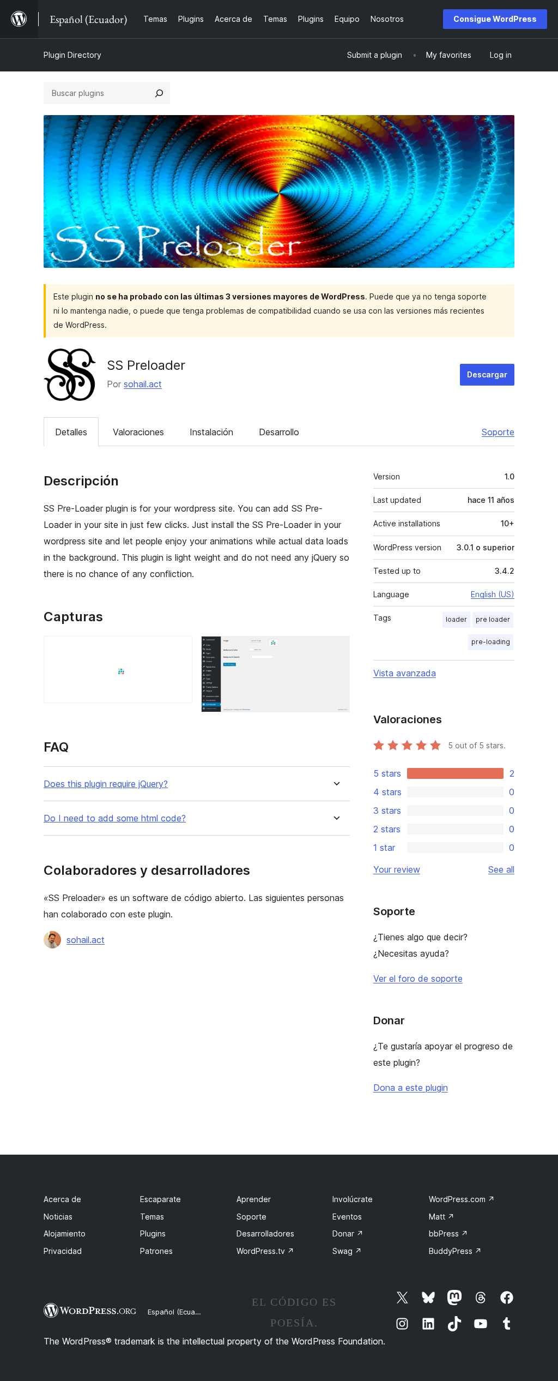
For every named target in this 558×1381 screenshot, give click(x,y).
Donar (347, 1233)
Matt (441, 1216)
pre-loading (490, 642)
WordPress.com (462, 1199)
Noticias (58, 1216)
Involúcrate (352, 1199)
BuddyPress (455, 1251)
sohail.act (143, 384)
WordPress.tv (265, 1251)
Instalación (211, 432)
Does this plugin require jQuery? (106, 784)
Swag (347, 1251)
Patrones (156, 1251)
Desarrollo (279, 432)
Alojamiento (65, 1233)
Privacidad (63, 1251)
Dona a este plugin (410, 1087)
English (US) (492, 594)
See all (501, 869)
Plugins (153, 1233)
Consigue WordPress (495, 18)
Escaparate (160, 1199)
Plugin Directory (72, 54)
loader (456, 619)
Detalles (71, 432)
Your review (396, 869)
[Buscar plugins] (159, 93)
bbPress (448, 1233)
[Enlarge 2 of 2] (335, 650)
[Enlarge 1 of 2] (177, 650)
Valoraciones (138, 432)
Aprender (253, 1199)
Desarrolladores (265, 1233)
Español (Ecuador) (178, 1311)
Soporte (498, 432)
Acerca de (62, 1199)
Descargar (487, 374)
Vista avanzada (404, 673)
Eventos (347, 1216)
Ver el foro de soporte (418, 978)
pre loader (493, 619)
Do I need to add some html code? (115, 818)
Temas (152, 1216)
